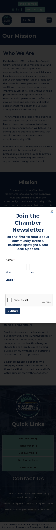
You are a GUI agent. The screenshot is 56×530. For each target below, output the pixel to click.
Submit (13, 310)
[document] (28, 265)
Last (32, 272)
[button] (52, 211)
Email (10, 279)
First (8, 272)
